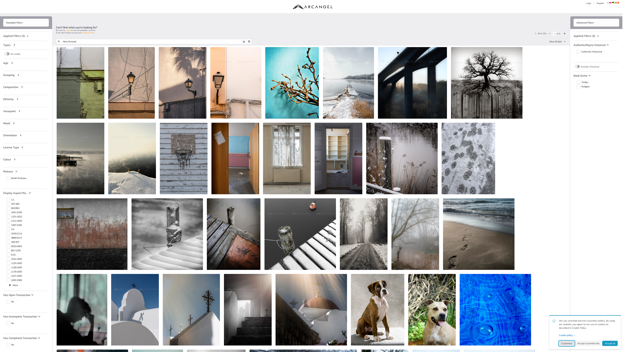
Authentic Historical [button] (591, 51)
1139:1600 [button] (16, 267)
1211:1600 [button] (16, 221)
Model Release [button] (19, 178)
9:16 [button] (13, 254)
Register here (88, 32)
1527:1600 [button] (16, 276)
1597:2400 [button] (16, 225)
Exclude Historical (590, 66)
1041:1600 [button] (16, 259)
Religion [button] (585, 86)
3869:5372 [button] (16, 237)
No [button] (12, 301)
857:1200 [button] (16, 250)
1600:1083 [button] (16, 280)
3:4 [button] (12, 229)
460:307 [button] (15, 242)
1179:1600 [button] (16, 271)
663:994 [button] (15, 208)
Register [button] (600, 3)
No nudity (15, 53)
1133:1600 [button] (16, 263)
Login (588, 3)
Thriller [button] (584, 82)
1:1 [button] (12, 199)
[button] (610, 2)
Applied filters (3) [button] (14, 35)
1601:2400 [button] (16, 212)
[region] (26, 36)
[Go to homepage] (312, 6)
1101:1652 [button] (16, 216)
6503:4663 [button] (16, 246)
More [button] (15, 285)
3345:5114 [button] (16, 233)
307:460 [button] (15, 204)
